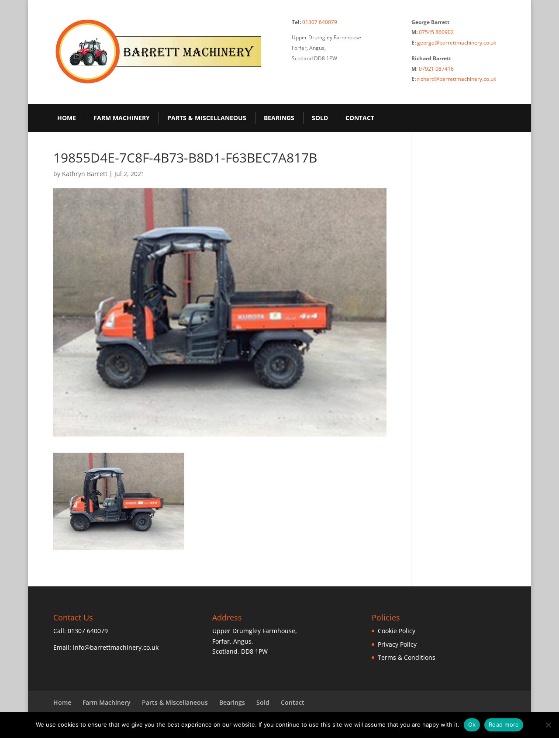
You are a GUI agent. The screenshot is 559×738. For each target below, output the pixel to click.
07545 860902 (436, 32)
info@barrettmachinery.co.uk (116, 647)
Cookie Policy (396, 631)
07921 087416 (436, 69)
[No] (548, 725)
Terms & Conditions (406, 657)
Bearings (279, 118)
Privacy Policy (397, 644)
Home (66, 118)
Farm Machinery (121, 118)
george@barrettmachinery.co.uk (456, 42)
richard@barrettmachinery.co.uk (456, 79)
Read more (504, 724)
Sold (320, 118)
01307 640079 (319, 22)
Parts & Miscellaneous (206, 118)
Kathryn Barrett (84, 174)
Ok (472, 724)
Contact (359, 118)
